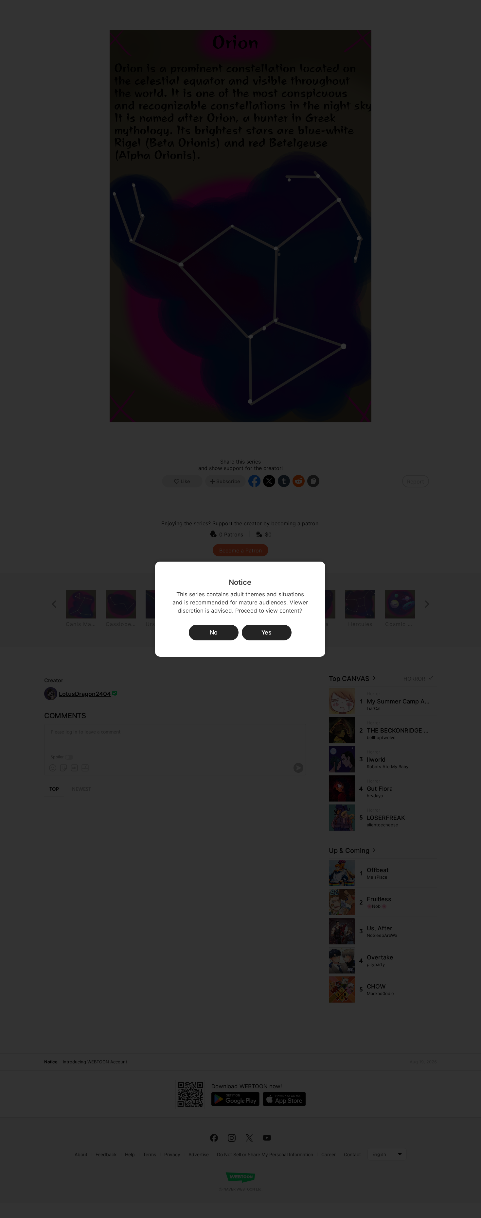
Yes (266, 632)
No (214, 632)
